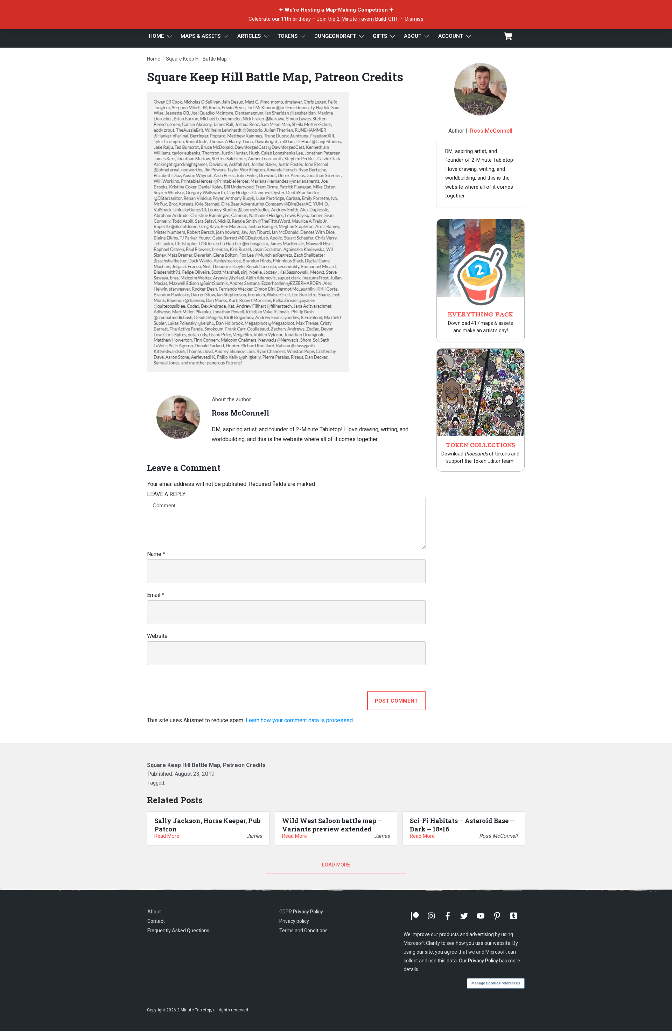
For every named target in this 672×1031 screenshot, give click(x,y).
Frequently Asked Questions (178, 930)
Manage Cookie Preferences (495, 983)
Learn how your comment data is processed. (300, 720)
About (154, 911)
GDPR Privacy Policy (301, 911)
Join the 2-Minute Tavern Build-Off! (357, 19)
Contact (156, 921)
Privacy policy (294, 921)
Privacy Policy (483, 960)
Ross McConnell (491, 130)
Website (157, 636)
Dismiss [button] (414, 19)
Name (156, 554)
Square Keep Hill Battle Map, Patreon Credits (275, 76)
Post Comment (396, 701)
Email (155, 595)
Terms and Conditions (303, 930)
